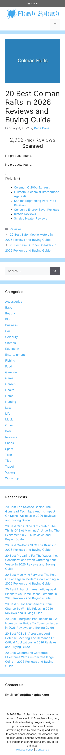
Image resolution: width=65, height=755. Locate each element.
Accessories (13, 301)
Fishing (10, 360)
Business (11, 325)
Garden (10, 384)
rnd (30, 140)
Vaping (10, 472)
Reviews (15, 229)
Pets (8, 431)
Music (9, 419)
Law (8, 407)
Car (7, 331)
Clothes (10, 343)
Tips (8, 460)
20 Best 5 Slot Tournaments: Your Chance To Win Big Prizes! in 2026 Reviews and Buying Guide (29, 608)
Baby (8, 307)
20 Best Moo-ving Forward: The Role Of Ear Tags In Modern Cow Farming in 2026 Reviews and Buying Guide (32, 579)
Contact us (42, 749)
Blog (8, 319)
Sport (9, 449)
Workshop (12, 478)
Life (7, 413)
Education (12, 348)
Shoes (9, 443)
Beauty (10, 313)
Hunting (10, 401)
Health (9, 390)
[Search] (55, 271)
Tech (8, 454)
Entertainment (15, 354)
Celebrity (11, 337)
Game (9, 378)
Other (9, 425)
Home (9, 396)
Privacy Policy (24, 749)
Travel (9, 466)
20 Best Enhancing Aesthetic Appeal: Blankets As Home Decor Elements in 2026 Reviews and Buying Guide (31, 594)
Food (8, 366)
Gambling (12, 372)
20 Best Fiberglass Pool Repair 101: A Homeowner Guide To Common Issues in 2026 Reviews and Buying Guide (32, 623)
